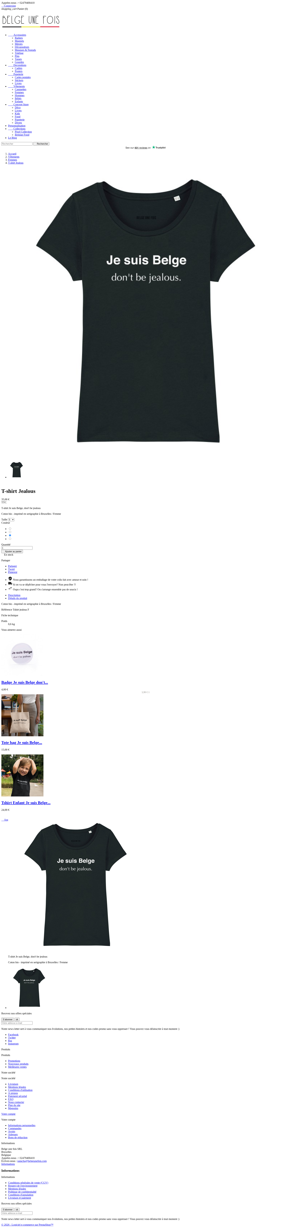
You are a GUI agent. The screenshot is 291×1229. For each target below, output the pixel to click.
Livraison (13, 1084)
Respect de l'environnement (22, 1185)
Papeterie (15, 74)
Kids (17, 113)
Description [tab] (14, 595)
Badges (19, 37)
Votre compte (8, 1114)
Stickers (19, 80)
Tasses (18, 59)
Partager (12, 566)
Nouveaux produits (18, 1063)
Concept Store (18, 104)
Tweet (11, 569)
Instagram (13, 1043)
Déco (18, 107)
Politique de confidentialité (22, 1191)
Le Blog (12, 137)
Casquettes (20, 89)
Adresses (13, 1134)
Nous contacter (16, 1102)
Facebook (13, 1034)
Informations (8, 1164)
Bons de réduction (17, 1137)
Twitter (12, 1037)
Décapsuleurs (22, 47)
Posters (18, 71)
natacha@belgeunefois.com (32, 1161)
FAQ (10, 1099)
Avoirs (11, 1131)
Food (17, 116)
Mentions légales (17, 1087)
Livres (18, 83)
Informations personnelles (21, 1125)
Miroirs (19, 44)
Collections (16, 128)
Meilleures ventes (17, 1066)
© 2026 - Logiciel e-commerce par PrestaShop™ (27, 1224)
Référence (7, 609)
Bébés (18, 98)
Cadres (18, 68)
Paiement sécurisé (17, 1096)
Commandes (14, 1128)
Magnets (19, 41)
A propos (13, 1093)
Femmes (19, 92)
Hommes (19, 95)
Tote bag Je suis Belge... (21, 742)
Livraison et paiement (19, 1197)
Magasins (13, 1108)
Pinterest (12, 572)
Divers (18, 122)
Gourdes (19, 62)
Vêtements (16, 86)
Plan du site (14, 1105)
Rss (10, 1040)
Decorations (17, 65)
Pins (17, 56)
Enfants (19, 101)
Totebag (19, 53)
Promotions (14, 1060)
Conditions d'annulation (20, 1194)
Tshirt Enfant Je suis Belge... (26, 803)
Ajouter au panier (12, 551)
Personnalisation (16, 125)
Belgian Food (22, 134)
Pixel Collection (23, 131)
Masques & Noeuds (25, 50)
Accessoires (17, 34)
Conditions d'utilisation (20, 1090)
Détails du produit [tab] (17, 598)
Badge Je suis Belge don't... (24, 682)
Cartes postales (23, 77)
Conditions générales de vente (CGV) (28, 1182)
